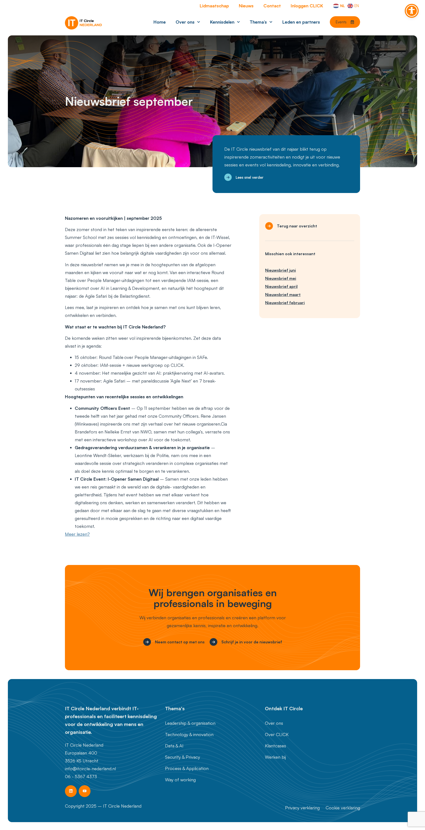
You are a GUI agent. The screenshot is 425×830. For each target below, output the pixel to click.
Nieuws (246, 5)
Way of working (180, 779)
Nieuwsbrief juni (280, 270)
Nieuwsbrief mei (280, 278)
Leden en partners (301, 22)
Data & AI (174, 745)
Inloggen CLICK (307, 5)
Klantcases (275, 745)
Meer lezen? (77, 534)
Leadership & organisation (190, 723)
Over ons (185, 22)
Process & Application (187, 768)
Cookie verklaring (343, 807)
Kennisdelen (222, 22)
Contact (272, 5)
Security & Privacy (182, 757)
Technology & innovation (189, 734)
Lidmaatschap (214, 5)
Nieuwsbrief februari (285, 302)
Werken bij (275, 757)
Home (159, 22)
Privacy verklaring (302, 807)
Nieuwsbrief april (281, 286)
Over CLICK (276, 734)
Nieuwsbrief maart (283, 294)
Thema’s (258, 22)
